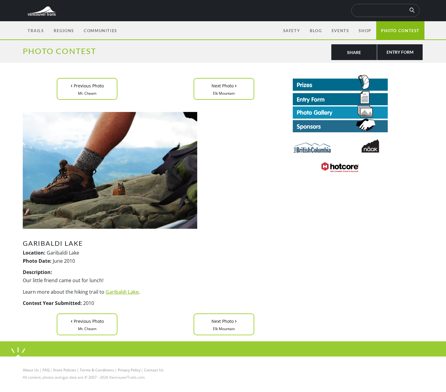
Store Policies (64, 370)
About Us (31, 370)
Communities (100, 30)
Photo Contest (400, 30)
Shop (365, 30)
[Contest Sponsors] (358, 125)
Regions (64, 30)
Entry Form (400, 52)
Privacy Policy (129, 370)
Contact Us (154, 370)
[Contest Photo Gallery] (340, 111)
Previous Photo (87, 88)
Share (354, 52)
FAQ (45, 370)
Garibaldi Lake (122, 292)
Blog (316, 30)
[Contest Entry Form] (358, 98)
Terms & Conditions (97, 370)
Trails (36, 30)
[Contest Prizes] (358, 83)
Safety (291, 30)
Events (340, 30)
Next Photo (224, 88)
